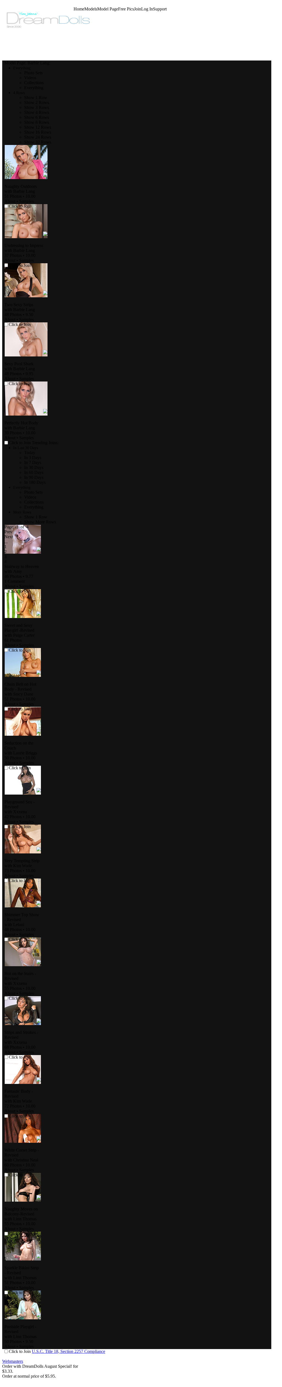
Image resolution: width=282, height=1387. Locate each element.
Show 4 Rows (36, 112)
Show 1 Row (35, 97)
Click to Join (20, 442)
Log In (147, 9)
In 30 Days (33, 467)
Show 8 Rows (36, 122)
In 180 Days (35, 482)
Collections (34, 82)
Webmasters (12, 1361)
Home (79, 9)
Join (137, 9)
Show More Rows (40, 522)
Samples (26, 201)
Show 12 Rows (37, 127)
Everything (33, 87)
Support (160, 9)
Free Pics (126, 9)
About (9, 201)
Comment (14, 581)
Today (29, 452)
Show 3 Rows (36, 107)
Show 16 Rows (37, 132)
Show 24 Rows (37, 137)
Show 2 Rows (36, 102)
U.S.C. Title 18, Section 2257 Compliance (68, 1351)
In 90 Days (33, 477)
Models (90, 9)
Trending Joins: (45, 442)
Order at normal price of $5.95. (29, 1376)
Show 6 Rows (36, 117)
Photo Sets (33, 72)
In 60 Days (33, 472)
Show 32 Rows (37, 142)
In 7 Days (32, 462)
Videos (30, 77)
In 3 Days (32, 457)
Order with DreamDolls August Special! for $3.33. (40, 1369)
